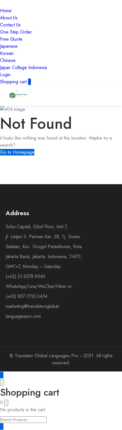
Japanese (9, 46)
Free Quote (11, 39)
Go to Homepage (17, 152)
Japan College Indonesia (23, 67)
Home (6, 10)
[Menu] (90, 95)
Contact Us (10, 25)
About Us (9, 17)
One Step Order (16, 32)
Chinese (8, 60)
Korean (7, 53)
